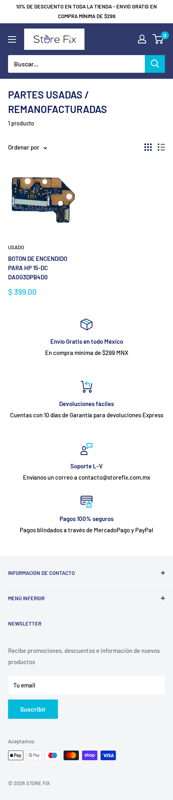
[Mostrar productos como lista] (161, 147)
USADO (16, 247)
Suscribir (33, 709)
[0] (158, 39)
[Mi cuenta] (142, 39)
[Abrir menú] (12, 39)
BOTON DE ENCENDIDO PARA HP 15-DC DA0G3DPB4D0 (37, 268)
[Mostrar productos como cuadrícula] (148, 147)
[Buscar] (155, 64)
